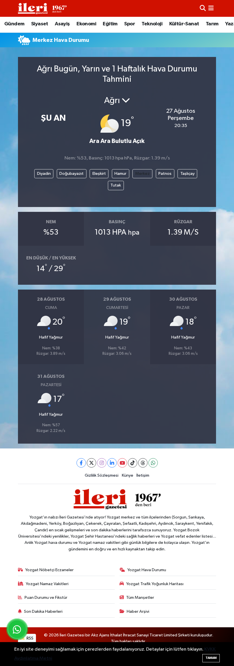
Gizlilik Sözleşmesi (101, 475)
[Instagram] (101, 463)
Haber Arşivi (138, 611)
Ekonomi (86, 23)
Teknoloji (152, 23)
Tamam (211, 657)
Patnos (165, 173)
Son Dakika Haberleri (43, 611)
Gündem (14, 23)
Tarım (212, 23)
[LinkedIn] (112, 463)
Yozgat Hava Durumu (146, 570)
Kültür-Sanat (184, 23)
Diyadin (44, 173)
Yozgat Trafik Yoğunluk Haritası (154, 584)
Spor (129, 23)
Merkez (142, 173)
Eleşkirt (99, 173)
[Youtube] (122, 463)
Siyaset (39, 23)
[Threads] (143, 463)
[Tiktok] (132, 463)
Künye (127, 475)
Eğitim (110, 23)
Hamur (120, 173)
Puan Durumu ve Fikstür (46, 597)
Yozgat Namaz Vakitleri (47, 584)
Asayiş (62, 23)
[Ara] (203, 8)
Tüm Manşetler (140, 597)
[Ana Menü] (211, 8)
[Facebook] (81, 463)
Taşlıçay (187, 173)
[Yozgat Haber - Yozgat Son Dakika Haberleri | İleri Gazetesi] (42, 8)
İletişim (142, 475)
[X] (91, 463)
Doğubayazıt (71, 173)
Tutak (115, 185)
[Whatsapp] (153, 463)
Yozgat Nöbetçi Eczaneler (49, 570)
